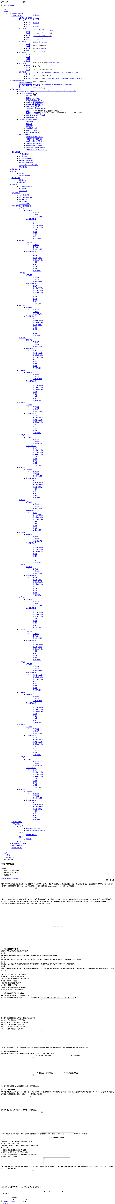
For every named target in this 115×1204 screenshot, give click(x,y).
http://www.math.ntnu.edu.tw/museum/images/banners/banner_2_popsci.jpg (54, 91)
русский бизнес (5, 1203)
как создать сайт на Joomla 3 (9, 878)
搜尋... (3, 2)
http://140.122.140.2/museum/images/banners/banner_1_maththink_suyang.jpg (55, 72)
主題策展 (7, 855)
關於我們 (36, 98)
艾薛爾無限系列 (38, 105)
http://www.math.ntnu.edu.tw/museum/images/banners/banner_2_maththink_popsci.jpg (57, 78)
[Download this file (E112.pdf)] (10, 1201)
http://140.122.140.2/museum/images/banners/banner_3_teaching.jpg (52, 84)
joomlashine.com (54, 62)
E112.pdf (22, 1201)
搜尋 (24, 2)
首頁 (5, 853)
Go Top (35, 115)
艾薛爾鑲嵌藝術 (9, 857)
